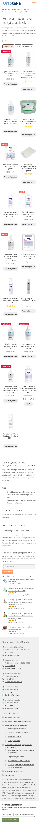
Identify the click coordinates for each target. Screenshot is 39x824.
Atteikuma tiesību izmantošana (19, 732)
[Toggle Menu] (34, 3)
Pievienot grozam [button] (10, 84)
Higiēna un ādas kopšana (21, 9)
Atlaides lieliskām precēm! (14, 771)
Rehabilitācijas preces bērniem (19, 761)
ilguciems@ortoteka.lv (13, 695)
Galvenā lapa (9, 9)
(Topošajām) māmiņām (16, 757)
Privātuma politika (14, 737)
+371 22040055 (10, 666)
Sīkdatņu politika (14, 741)
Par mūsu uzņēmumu (12, 717)
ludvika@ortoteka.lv (12, 708)
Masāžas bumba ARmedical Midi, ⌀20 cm (21, 579)
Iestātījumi (7, 814)
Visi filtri (26, 46)
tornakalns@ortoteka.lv (13, 682)
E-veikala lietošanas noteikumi (16, 725)
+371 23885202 (10, 705)
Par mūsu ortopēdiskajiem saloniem (18, 721)
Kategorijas (8, 46)
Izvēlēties (28, 404)
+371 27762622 (10, 652)
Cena (18, 46)
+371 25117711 (10, 692)
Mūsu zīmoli (9, 775)
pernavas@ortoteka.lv (13, 668)
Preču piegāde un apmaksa (17, 728)
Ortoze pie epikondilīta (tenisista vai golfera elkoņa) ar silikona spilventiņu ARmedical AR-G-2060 (20, 602)
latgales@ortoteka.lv (12, 655)
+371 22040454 (10, 679)
